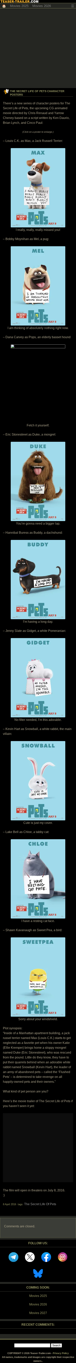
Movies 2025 (19, 6)
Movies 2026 (41, 6)
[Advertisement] (38, 48)
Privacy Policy (61, 1353)
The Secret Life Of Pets (40, 1204)
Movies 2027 (38, 1313)
